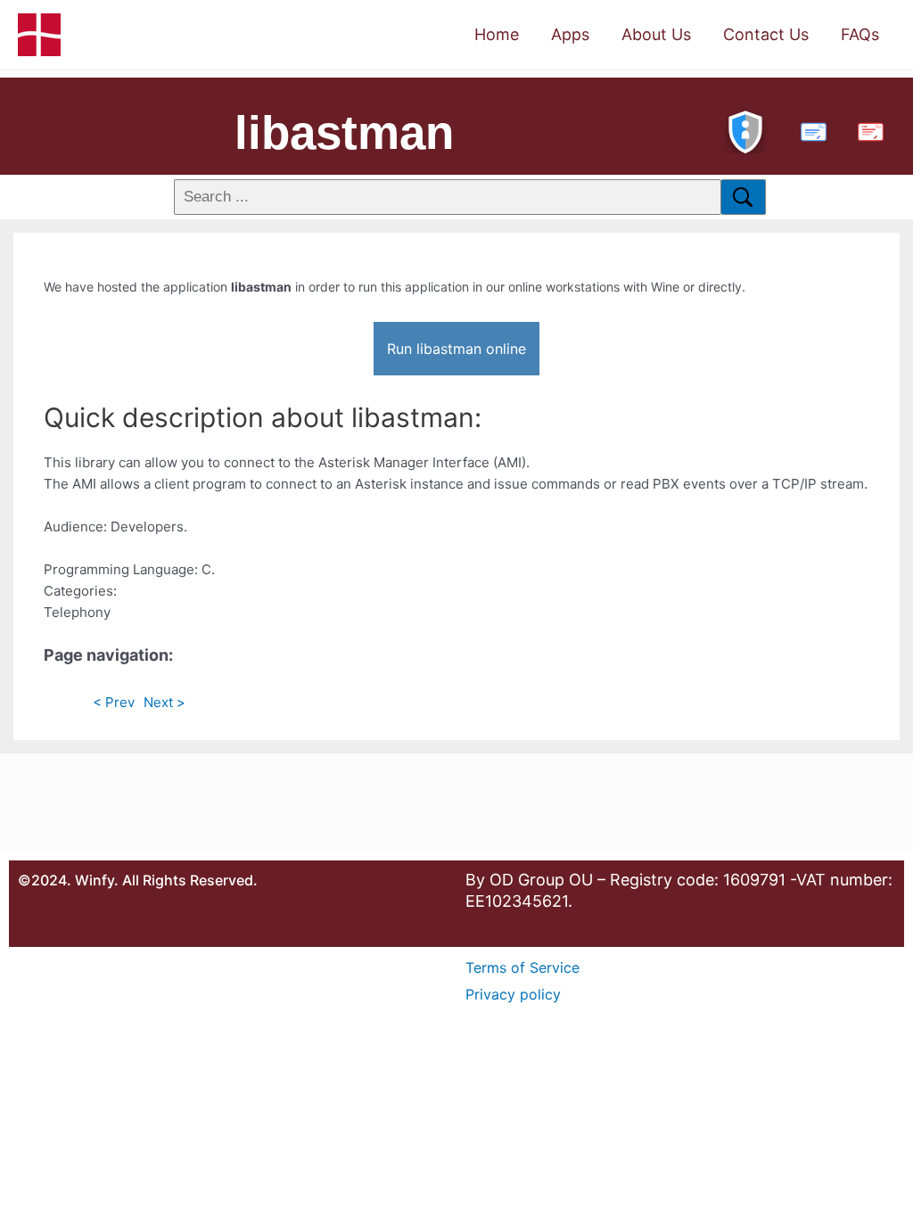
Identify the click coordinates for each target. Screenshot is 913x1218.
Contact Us (766, 34)
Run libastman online (456, 349)
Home (496, 34)
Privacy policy (513, 994)
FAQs (860, 34)
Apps (570, 34)
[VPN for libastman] (745, 130)
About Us (656, 34)
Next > (164, 702)
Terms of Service (522, 967)
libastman (344, 132)
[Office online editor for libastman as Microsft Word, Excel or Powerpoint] (809, 130)
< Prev (114, 702)
